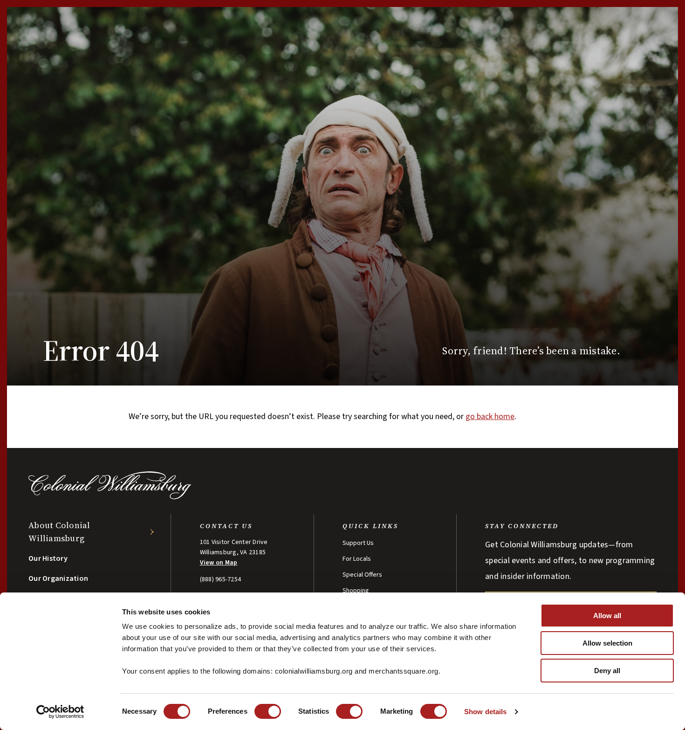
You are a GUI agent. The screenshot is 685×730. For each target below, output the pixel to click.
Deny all (607, 671)
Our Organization (58, 578)
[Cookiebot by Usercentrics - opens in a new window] (60, 712)
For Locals (356, 559)
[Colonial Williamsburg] (110, 497)
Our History (48, 558)
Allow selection (607, 643)
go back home (490, 416)
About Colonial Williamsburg (59, 531)
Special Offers (362, 574)
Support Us (358, 543)
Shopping (355, 590)
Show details (485, 712)
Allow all (607, 616)
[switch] (267, 711)
